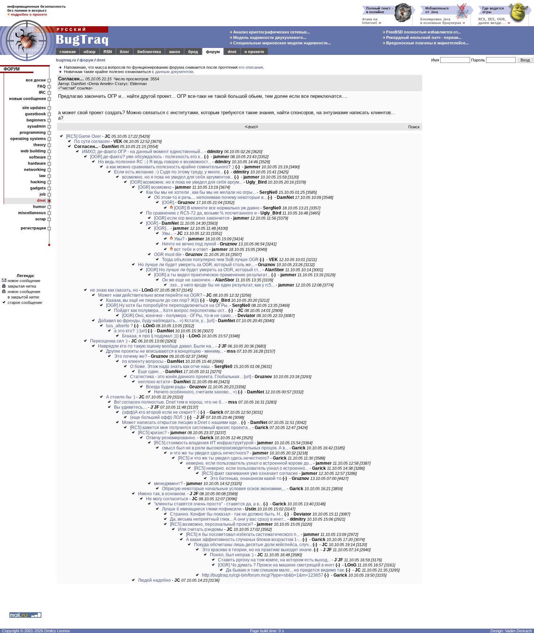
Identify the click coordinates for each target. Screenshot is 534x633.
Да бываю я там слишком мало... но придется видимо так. (285, 570)
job (43, 194)
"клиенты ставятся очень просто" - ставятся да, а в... (208, 503)
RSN (108, 51)
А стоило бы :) (120, 397)
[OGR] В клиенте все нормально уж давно (216, 208)
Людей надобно (154, 580)
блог (124, 51)
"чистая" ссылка (75, 88)
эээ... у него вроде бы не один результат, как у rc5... (222, 285)
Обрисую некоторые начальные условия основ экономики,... (224, 488)
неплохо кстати (154, 381)
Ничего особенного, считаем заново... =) (195, 391)
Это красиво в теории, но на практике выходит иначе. (257, 549)
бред (193, 51)
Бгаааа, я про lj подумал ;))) (150, 335)
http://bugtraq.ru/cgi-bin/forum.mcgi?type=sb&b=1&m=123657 (262, 575)
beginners (36, 120)
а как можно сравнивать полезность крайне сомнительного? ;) (170, 166)
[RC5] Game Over (83, 136)
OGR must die (168, 254)
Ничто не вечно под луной (189, 244)
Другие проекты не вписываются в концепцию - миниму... (164, 351)
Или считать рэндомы (200, 529)
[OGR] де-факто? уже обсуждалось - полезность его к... (146, 156)
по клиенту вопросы (142, 361)
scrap (40, 219)
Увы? (179, 238)
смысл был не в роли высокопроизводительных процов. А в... (225, 447)
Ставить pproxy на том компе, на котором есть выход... (274, 559)
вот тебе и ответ (191, 249)
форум (213, 51)
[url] (210, 320)
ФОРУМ (12, 69)
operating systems (28, 138)
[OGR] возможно (154, 187)
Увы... (167, 233)
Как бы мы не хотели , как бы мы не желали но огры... (201, 192)
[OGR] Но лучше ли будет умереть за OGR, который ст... (203, 269)
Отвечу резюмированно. (171, 437)
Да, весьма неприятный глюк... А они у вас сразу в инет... (228, 519)
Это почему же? (130, 356)
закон (174, 51)
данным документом (174, 71)
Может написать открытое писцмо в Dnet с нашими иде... (181, 422)
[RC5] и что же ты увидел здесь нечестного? (223, 458)
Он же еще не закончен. (186, 280)
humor (39, 206)
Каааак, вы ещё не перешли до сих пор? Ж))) (152, 300)
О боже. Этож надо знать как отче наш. (170, 366)
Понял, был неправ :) (232, 554)
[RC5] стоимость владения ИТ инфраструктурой (204, 442)
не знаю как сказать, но (114, 290)
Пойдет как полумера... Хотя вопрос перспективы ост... (170, 310)
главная (68, 51)
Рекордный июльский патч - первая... (423, 37)
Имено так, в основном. (162, 493)
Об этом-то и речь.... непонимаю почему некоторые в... (210, 197)
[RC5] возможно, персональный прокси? (211, 524)
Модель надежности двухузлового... (269, 37)
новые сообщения (27, 98)
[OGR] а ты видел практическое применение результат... (212, 274)
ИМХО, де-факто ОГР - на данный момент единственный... (142, 151)
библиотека (149, 51)
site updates (34, 107)
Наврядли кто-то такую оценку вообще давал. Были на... (156, 346)
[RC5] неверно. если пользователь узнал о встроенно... (251, 468)
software (37, 157)
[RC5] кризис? (152, 432)
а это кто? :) (126, 330)
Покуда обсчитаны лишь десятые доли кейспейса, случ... (253, 544)
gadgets (38, 188)
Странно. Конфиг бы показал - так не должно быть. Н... (226, 514)
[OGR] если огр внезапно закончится (192, 218)
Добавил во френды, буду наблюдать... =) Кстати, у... (152, 320)
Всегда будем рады (166, 386)
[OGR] (168, 202)
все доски (36, 80)
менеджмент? (168, 483)
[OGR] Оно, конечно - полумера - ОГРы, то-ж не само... (178, 315)
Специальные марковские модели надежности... (281, 43)
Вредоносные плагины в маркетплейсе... (427, 43)
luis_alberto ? (119, 325)
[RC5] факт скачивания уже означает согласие (250, 473)
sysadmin (36, 126)
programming (33, 132)
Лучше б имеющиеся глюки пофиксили (202, 509)
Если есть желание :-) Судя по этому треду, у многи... (168, 172)
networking (35, 169)
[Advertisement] (479, 185)
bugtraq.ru (66, 60)
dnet (232, 51)
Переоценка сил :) (109, 341)
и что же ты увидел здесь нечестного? (209, 453)
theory (39, 145)
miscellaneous (32, 213)
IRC (42, 92)
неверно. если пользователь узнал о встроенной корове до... (249, 463)
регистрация (33, 228)
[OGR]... (161, 228)
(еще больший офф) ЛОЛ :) (158, 417)
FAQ (41, 86)
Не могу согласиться (167, 498)
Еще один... (150, 371)
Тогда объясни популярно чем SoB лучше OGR (210, 259)
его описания (251, 67)
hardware (37, 163)
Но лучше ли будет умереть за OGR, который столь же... (196, 264)
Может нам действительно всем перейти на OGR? (150, 295)
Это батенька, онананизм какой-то (246, 478)
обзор (90, 51)
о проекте (254, 51)
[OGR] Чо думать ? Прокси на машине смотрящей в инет (276, 565)
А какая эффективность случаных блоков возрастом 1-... (244, 539)
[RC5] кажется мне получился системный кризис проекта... (190, 427)
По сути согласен (92, 141)
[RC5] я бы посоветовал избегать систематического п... (243, 534)
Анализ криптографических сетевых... (271, 32)
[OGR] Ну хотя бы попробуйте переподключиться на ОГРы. (167, 305)
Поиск (414, 127)
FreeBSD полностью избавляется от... (423, 32)
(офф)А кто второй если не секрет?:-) (160, 412)
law (42, 175)
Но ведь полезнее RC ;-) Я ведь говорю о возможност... (154, 161)
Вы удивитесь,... (130, 407)
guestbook (35, 114)
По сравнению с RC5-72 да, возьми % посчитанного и (201, 213)
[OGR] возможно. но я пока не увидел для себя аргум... (186, 182)
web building (33, 151)
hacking (38, 182)
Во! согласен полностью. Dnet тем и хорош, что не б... (169, 402)
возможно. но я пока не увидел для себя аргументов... (177, 177)
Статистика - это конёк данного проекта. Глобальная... (186, 376)
